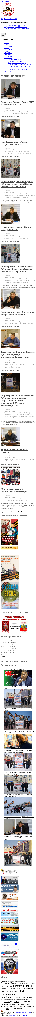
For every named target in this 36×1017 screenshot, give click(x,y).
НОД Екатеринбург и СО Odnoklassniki (16, 28)
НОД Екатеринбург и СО (9, 19)
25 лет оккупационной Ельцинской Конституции (14, 490)
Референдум (8, 49)
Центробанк (16, 1004)
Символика (8, 56)
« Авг (3, 656)
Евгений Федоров (22, 985)
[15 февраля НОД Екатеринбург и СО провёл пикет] (18, 707)
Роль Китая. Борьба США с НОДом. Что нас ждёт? (14, 143)
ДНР (2, 986)
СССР (12, 1001)
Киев (2, 991)
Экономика (23, 1004)
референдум (30, 1006)
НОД (21, 990)
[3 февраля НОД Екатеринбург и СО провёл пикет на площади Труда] (18, 815)
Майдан (10, 991)
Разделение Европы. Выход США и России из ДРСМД (17, 103)
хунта (11, 1009)
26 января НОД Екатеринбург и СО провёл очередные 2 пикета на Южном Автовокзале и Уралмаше (19, 837)
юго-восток (18, 1009)
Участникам (8, 58)
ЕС (4, 986)
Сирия (20, 1001)
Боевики (15, 981)
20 (18, 512)
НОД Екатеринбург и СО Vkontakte (15, 27)
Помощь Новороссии (15, 59)
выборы (28, 1004)
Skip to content (5, 1)
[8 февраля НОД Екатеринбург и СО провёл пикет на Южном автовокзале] (18, 771)
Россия (7, 1001)
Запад (20, 988)
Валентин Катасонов (21, 981)
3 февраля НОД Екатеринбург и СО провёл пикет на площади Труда (18, 795)
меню (3, 35)
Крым (6, 991)
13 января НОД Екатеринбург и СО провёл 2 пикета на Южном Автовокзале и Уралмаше (17, 269)
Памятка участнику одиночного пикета (20, 68)
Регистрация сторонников (16, 61)
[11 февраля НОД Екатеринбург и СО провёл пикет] (18, 729)
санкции (3, 1009)
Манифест (7, 54)
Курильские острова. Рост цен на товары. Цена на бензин (17, 313)
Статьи (6, 51)
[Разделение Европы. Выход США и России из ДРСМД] (18, 834)
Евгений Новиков (9, 986)
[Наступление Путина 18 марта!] (18, 685)
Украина (5, 1004)
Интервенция (28, 988)
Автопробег (10, 981)
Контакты (7, 71)
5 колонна (4, 981)
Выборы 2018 (20, 983)
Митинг (16, 991)
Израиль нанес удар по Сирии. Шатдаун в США (16, 228)
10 (17, 512)
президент (22, 1006)
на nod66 (7, 108)
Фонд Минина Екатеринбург (17, 63)
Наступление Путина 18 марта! (14, 669)
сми (7, 1008)
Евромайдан (4, 988)
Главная (6, 43)
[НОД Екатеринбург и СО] (2, 1012)
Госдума (32, 983)
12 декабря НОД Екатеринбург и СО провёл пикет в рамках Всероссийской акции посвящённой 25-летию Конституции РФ (17, 401)
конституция (11, 1006)
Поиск (3, 33)
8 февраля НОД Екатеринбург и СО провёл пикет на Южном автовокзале (18, 751)
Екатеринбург (12, 988)
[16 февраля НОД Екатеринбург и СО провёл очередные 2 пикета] (18, 793)
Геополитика (27, 983)
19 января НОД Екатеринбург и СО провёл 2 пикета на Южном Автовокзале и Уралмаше (17, 184)
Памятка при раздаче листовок (17, 69)
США (16, 1001)
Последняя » (25, 512)
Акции (6, 48)
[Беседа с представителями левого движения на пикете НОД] (18, 749)
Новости (7, 44)
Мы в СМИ (8, 53)
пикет (17, 1006)
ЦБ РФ (11, 1004)
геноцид (3, 1006)
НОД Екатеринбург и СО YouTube (15, 25)
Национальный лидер (8, 999)
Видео (10, 46)
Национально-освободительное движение (17, 995)
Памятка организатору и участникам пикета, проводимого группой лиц (19, 65)
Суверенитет (27, 1001)
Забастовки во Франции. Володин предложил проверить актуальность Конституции (18, 354)
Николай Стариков (20, 999)
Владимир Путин (8, 983)
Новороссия (27, 999)
